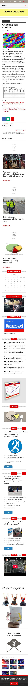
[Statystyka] (15, 416)
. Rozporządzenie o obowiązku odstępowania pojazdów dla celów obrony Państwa (13, 353)
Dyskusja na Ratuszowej (9, 333)
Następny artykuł (20, 130)
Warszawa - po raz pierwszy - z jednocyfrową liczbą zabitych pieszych (13, 174)
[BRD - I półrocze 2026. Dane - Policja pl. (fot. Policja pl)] (5, 661)
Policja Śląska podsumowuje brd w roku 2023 (13, 219)
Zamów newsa (17, 1)
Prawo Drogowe (14, 12)
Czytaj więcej (7, 180)
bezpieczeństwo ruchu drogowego (11, 102)
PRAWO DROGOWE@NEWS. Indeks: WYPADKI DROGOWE (15, 110)
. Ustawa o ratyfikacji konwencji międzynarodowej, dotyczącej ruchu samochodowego (13, 363)
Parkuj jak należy (7, 126)
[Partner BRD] (14, 617)
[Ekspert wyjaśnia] (14, 597)
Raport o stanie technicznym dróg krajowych (10, 260)
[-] (13, 661)
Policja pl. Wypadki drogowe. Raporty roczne (14, 108)
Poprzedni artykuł (7, 123)
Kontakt (9, 1)
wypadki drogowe (19, 103)
